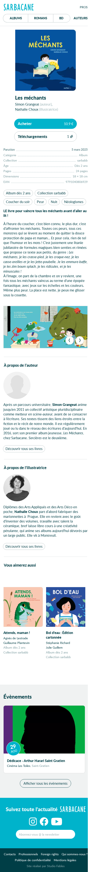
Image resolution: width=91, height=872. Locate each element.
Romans (40, 18)
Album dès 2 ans (18, 193)
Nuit (54, 201)
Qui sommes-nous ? (74, 854)
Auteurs (81, 18)
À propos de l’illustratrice (25, 467)
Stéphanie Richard (58, 643)
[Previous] (69, 340)
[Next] (80, 340)
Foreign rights (50, 854)
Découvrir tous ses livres (24, 448)
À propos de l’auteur (21, 365)
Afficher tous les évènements (45, 783)
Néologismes (73, 201)
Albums (16, 18)
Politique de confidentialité (33, 860)
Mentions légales (65, 860)
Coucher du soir (18, 201)
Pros (84, 7)
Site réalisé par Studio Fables (46, 866)
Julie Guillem (54, 647)
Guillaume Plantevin (16, 643)
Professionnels (28, 854)
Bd (64, 18)
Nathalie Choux (26, 109)
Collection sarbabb (51, 193)
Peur (40, 201)
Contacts (10, 854)
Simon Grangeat (27, 104)
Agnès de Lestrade (15, 638)
